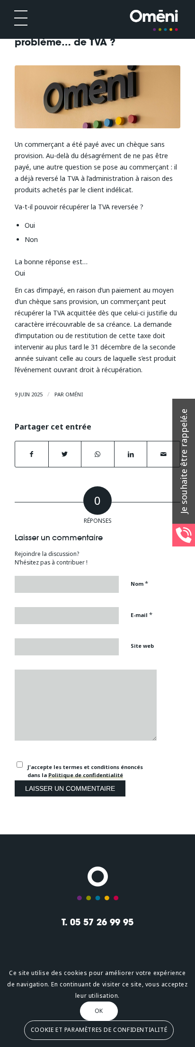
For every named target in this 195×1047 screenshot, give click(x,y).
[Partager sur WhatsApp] (97, 454)
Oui (30, 225)
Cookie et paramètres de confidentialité (99, 1030)
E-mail (141, 614)
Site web (142, 645)
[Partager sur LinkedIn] (131, 454)
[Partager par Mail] (163, 454)
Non (31, 239)
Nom (139, 583)
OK (99, 1011)
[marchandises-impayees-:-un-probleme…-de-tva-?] (97, 96)
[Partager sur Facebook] (31, 454)
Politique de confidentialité (85, 775)
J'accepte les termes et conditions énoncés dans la (85, 771)
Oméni (74, 394)
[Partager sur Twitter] (65, 454)
